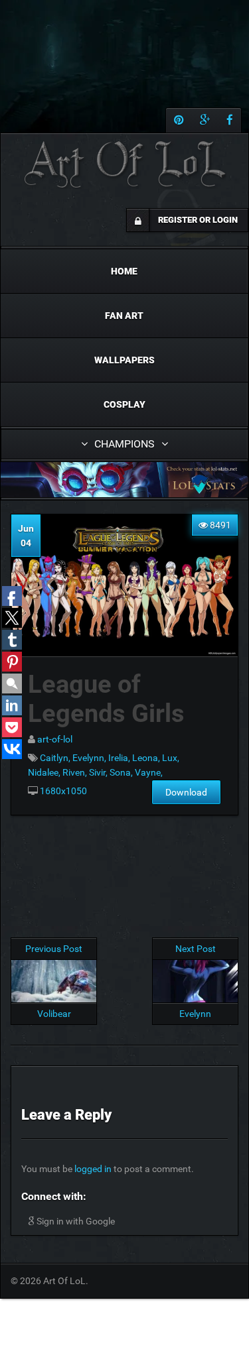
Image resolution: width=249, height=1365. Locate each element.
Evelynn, (90, 757)
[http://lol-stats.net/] (124, 479)
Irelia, (120, 757)
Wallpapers (124, 360)
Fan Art (124, 315)
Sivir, (99, 772)
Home (124, 271)
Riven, (75, 772)
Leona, (147, 757)
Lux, (170, 757)
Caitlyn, (56, 757)
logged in (93, 1168)
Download (186, 792)
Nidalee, (45, 772)
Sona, (122, 772)
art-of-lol (54, 739)
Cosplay (124, 404)
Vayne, (149, 772)
